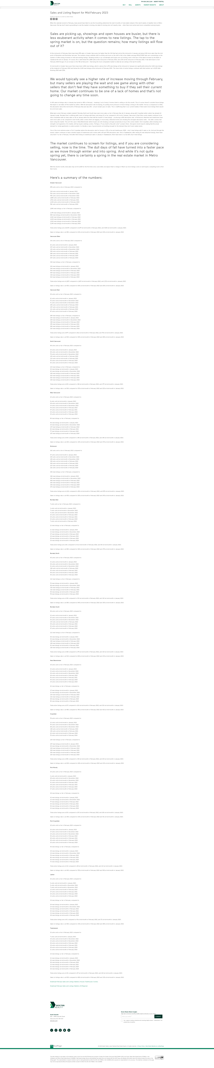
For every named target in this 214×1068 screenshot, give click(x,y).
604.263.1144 (53, 1020)
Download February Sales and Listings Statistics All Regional (68, 986)
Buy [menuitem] (124, 5)
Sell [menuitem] (130, 5)
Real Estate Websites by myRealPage (155, 1046)
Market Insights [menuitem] (150, 5)
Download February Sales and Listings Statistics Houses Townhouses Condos (74, 981)
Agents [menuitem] (138, 5)
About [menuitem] (161, 5)
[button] (51, 1030)
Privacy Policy (141, 1046)
